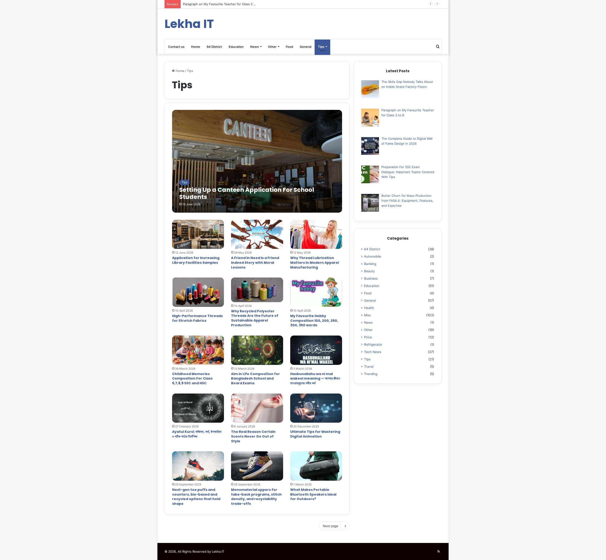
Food (289, 47)
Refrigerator (373, 344)
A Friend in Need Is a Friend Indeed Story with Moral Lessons (255, 262)
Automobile (372, 256)
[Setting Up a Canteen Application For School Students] (257, 161)
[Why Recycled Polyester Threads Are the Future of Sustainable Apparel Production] (257, 290)
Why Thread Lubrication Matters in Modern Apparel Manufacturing (314, 262)
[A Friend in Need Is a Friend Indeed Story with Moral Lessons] (257, 234)
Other (272, 47)
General (305, 47)
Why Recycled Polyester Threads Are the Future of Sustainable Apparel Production (254, 318)
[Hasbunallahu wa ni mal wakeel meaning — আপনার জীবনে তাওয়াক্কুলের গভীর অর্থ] (316, 350)
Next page (330, 526)
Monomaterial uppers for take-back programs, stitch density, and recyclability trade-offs (256, 496)
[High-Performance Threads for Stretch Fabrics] (198, 292)
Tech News (372, 352)
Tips (321, 47)
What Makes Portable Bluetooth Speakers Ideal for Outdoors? (313, 494)
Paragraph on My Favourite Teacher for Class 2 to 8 (221, 4)
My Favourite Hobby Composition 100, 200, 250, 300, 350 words (314, 320)
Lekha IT (218, 551)
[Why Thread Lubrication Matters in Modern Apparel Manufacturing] (316, 234)
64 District (214, 47)
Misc (367, 315)
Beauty (369, 271)
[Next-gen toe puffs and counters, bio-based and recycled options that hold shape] (198, 466)
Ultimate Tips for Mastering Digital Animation (315, 434)
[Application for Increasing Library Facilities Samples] (198, 234)
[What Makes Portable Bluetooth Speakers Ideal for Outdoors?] (316, 466)
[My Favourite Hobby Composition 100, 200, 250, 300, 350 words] (316, 292)
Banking (370, 264)
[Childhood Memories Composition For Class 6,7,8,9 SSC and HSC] (198, 350)
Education (236, 47)
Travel (369, 366)
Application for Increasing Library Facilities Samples (195, 260)
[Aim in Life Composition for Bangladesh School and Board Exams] (257, 350)
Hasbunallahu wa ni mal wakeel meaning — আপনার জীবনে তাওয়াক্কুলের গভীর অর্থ (315, 378)
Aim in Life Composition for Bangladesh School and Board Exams (255, 378)
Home (195, 47)
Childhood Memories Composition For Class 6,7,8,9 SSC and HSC (192, 378)
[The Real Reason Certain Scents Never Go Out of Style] (257, 408)
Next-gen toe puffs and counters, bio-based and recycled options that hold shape (196, 496)
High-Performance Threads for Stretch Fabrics (197, 318)
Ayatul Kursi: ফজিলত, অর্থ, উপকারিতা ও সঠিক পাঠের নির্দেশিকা (197, 434)
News (254, 47)
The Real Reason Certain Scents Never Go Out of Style (253, 436)
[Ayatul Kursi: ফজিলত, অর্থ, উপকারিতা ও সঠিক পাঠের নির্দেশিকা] (198, 408)
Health (369, 308)
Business (371, 278)
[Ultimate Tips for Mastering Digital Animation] (316, 408)
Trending (370, 374)
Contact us (176, 47)
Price (368, 337)
